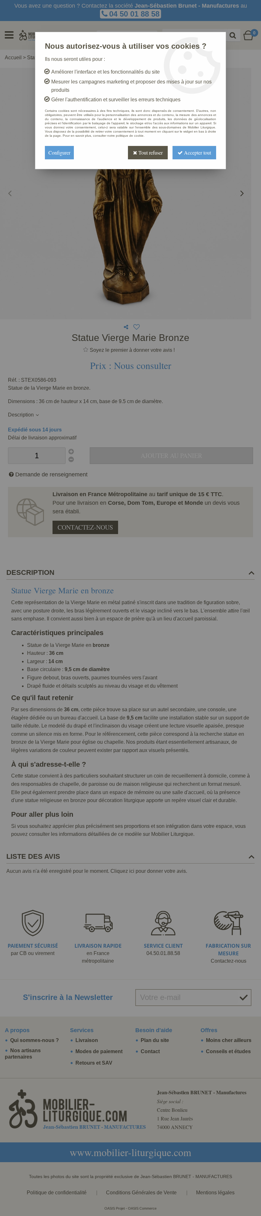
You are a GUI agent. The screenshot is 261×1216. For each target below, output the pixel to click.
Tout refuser (150, 152)
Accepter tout (197, 152)
